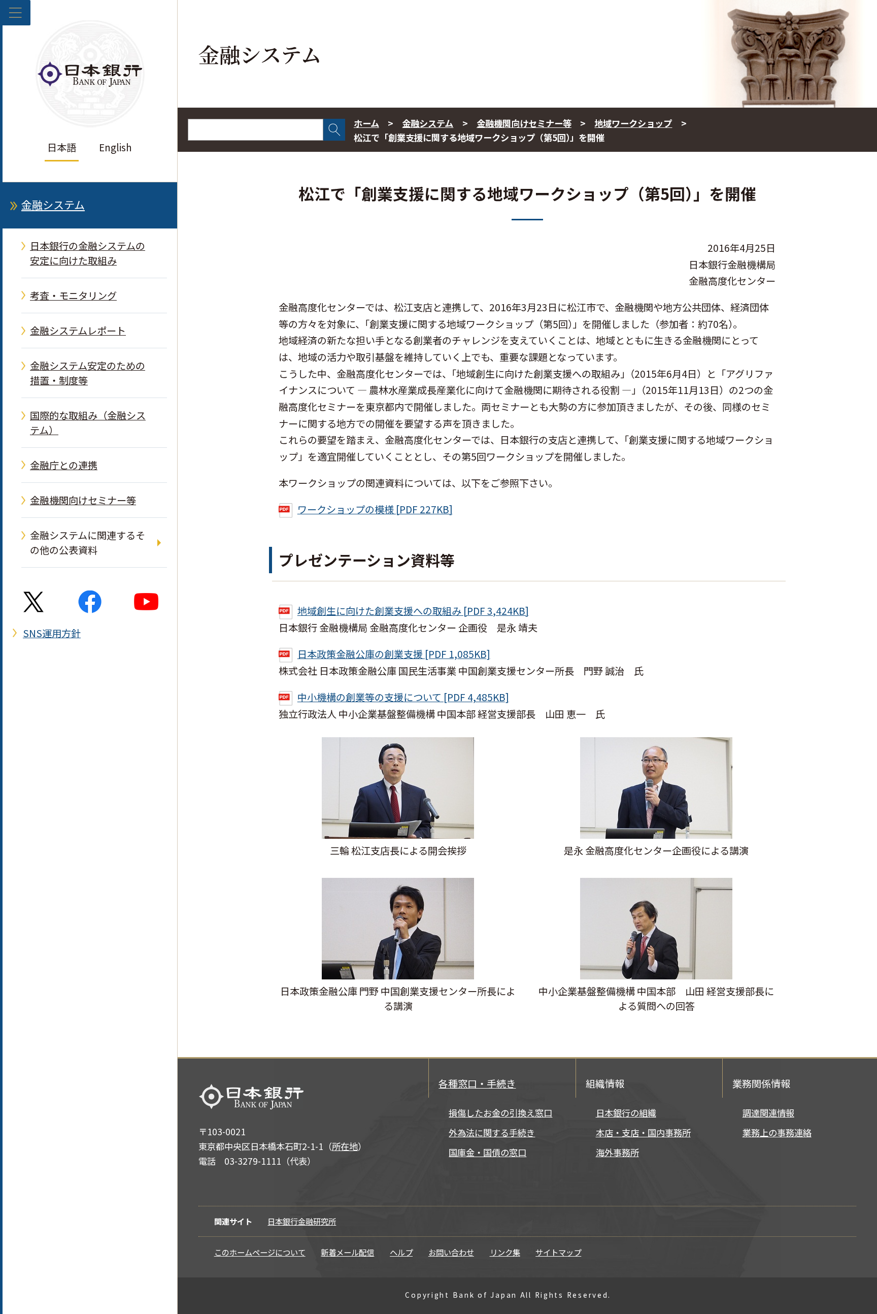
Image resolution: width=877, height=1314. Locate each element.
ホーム (366, 123)
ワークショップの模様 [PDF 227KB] (375, 509)
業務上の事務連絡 (777, 1132)
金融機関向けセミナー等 (83, 500)
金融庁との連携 (63, 465)
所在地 (345, 1146)
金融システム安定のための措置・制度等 (87, 372)
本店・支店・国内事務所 (643, 1132)
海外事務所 (617, 1152)
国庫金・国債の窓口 (487, 1152)
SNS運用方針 (52, 633)
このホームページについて (260, 1252)
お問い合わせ (451, 1252)
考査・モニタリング (73, 295)
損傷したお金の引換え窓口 (500, 1112)
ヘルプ (401, 1252)
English (115, 147)
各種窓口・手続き (477, 1083)
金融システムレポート (78, 330)
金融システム (53, 204)
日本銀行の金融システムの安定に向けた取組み (87, 253)
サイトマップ (558, 1252)
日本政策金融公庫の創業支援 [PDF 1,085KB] (393, 654)
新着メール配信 (347, 1252)
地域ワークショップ (633, 123)
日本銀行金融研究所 (301, 1221)
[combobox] (255, 130)
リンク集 (505, 1252)
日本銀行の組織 (626, 1112)
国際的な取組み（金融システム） (88, 422)
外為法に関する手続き (492, 1132)
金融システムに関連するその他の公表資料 (87, 542)
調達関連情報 (768, 1112)
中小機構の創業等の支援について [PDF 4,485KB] (403, 697)
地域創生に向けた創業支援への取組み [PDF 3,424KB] (413, 611)
